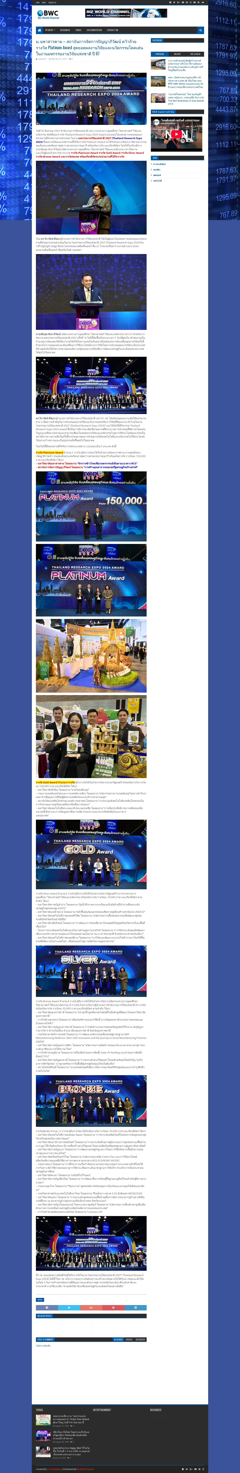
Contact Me (112, 30)
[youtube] (183, 2)
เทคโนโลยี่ (157, 181)
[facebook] (170, 2)
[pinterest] (186, 2)
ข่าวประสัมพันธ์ (159, 164)
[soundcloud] (202, 2)
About (44, 2)
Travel (78, 30)
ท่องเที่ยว (156, 170)
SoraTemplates (54, 1469)
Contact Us (52, 2)
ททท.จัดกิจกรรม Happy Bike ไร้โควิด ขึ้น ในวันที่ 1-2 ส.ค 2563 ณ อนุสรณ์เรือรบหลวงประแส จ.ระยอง (71, 1451)
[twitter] (174, 2)
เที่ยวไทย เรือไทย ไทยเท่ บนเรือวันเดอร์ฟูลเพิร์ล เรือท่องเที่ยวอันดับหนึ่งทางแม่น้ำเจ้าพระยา (71, 1435)
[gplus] (178, 2)
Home (38, 2)
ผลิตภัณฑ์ (157, 175)
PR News (49, 30)
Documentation (94, 30)
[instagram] (190, 2)
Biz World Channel (85, 1469)
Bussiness (65, 30)
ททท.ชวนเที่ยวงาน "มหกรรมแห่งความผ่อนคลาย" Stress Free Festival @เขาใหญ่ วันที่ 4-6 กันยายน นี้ (71, 1419)
